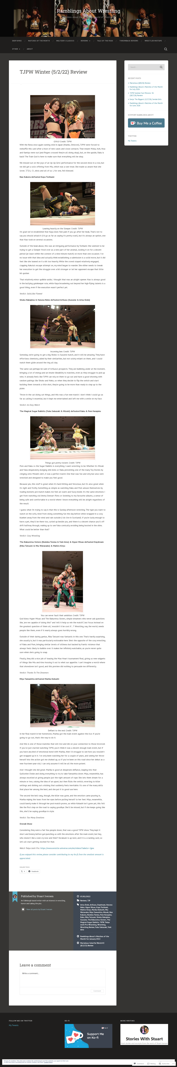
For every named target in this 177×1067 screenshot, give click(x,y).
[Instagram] (88, 22)
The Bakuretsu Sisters (97, 919)
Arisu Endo (84, 905)
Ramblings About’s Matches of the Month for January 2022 (94, 937)
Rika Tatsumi (90, 917)
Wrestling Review (87, 927)
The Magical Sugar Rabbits (95, 920)
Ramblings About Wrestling (88, 11)
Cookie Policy (48, 1062)
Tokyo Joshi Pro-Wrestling (95, 923)
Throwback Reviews (128, 41)
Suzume (83, 919)
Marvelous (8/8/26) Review (140, 83)
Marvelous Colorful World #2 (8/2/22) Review (92, 944)
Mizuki (106, 912)
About (30, 49)
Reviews (84, 41)
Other (15, 49)
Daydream (101, 905)
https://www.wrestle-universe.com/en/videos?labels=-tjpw (67, 848)
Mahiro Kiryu (85, 909)
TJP (88, 900)
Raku (82, 917)
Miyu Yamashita (95, 912)
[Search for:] (146, 67)
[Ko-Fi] (94, 22)
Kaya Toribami (102, 907)
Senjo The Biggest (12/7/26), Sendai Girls (145, 99)
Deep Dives (17, 41)
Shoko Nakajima (103, 917)
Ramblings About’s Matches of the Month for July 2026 (146, 88)
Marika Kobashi (98, 909)
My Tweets (132, 140)
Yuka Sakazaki (101, 927)
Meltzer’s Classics (65, 41)
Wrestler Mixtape (153, 41)
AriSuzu (93, 905)
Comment (97, 991)
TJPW (102, 922)
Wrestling (101, 924)
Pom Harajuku (106, 915)
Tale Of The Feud (105, 41)
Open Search (165, 49)
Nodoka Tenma (93, 915)
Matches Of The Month (39, 41)
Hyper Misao (90, 907)
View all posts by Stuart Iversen (39, 909)
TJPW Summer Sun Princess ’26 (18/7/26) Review (142, 94)
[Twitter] (83, 22)
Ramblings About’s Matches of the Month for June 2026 (146, 104)
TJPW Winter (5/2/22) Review (53, 72)
